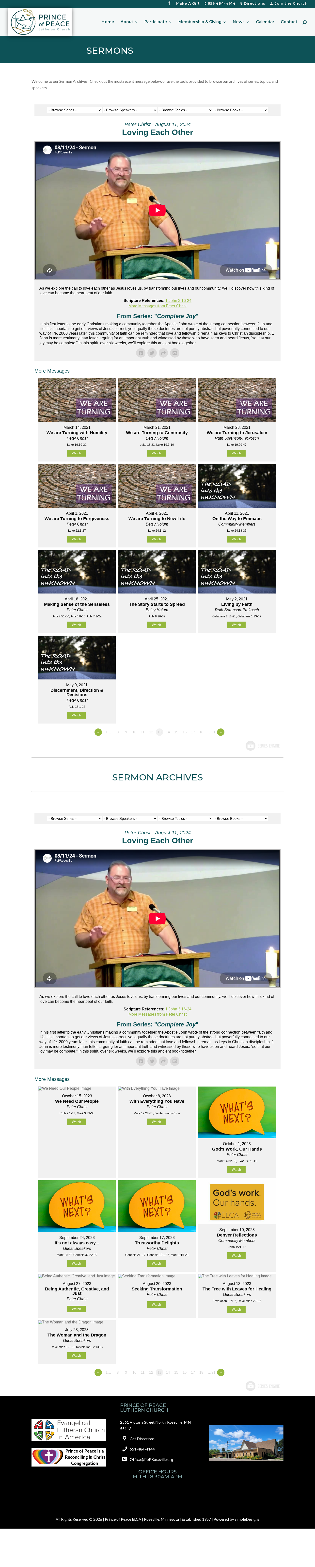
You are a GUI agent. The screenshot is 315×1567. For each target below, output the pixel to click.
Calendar (265, 22)
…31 (211, 732)
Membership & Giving (199, 22)
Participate (155, 22)
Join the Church (291, 4)
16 (185, 732)
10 (134, 732)
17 (193, 732)
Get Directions (142, 1438)
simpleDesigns (247, 1519)
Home (108, 22)
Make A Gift (188, 4)
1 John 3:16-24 (178, 300)
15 (176, 732)
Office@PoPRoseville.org (151, 1459)
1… (108, 732)
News (239, 22)
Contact (289, 22)
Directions (254, 4)
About (127, 22)
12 (151, 732)
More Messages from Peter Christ (157, 306)
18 (201, 732)
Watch (76, 453)
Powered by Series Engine (262, 746)
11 (142, 732)
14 (168, 732)
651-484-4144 (221, 4)
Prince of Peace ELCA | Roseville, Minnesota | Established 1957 (158, 1519)
